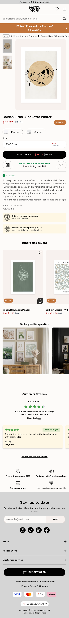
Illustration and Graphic (25, 36)
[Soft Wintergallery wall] (26, 351)
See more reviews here (34, 456)
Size (5, 138)
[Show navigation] (5, 9)
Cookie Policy (47, 581)
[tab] (57, 9)
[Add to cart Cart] (40, 301)
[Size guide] (8, 165)
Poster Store (41, 610)
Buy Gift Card (37, 572)
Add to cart (34, 154)
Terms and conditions (26, 581)
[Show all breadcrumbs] (6, 36)
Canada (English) (35, 604)
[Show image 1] (7, 46)
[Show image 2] (7, 62)
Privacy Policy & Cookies (35, 586)
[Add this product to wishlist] (61, 165)
